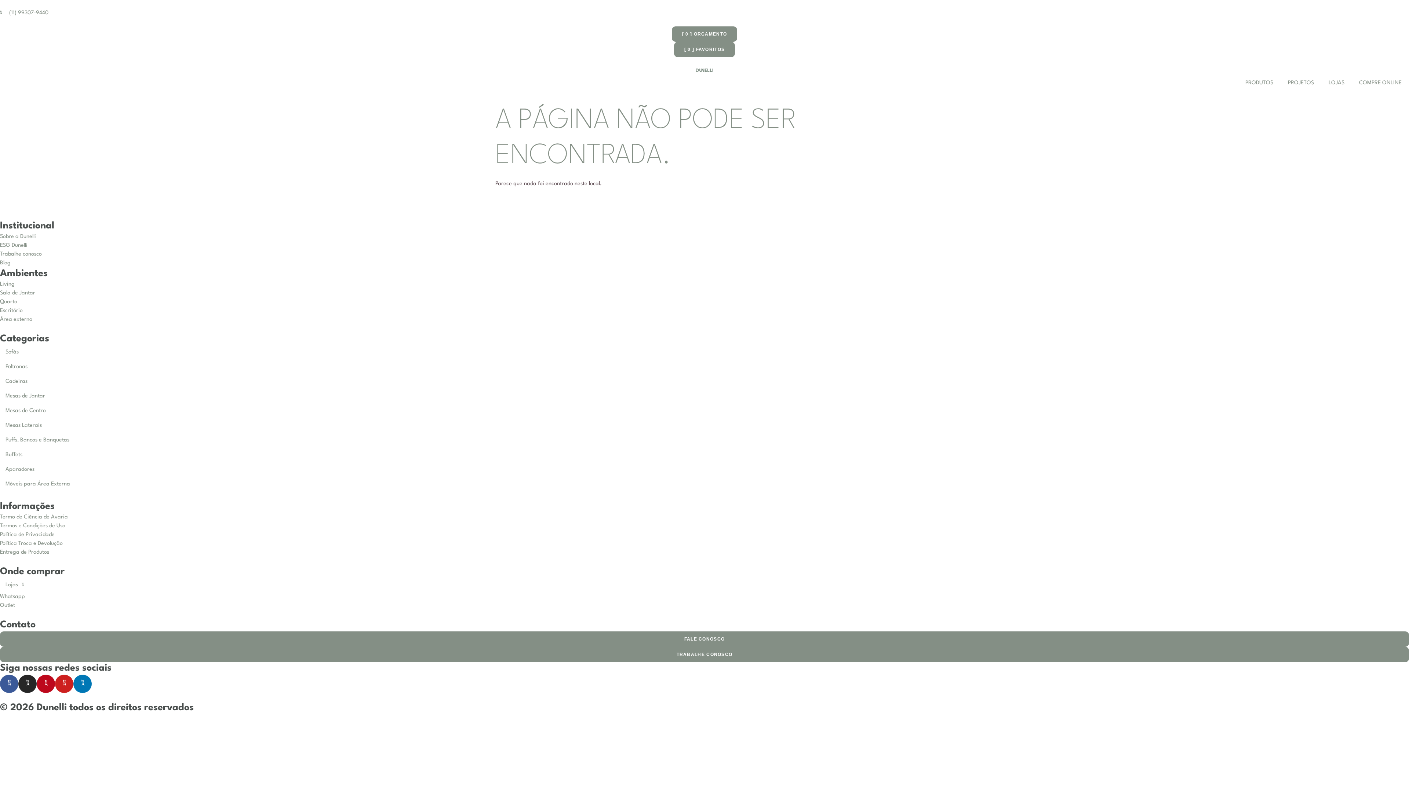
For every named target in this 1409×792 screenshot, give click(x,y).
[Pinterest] (46, 684)
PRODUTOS (1259, 83)
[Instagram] (27, 684)
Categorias (24, 339)
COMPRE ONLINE (1380, 83)
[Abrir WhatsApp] (1391, 773)
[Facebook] (9, 684)
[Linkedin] (82, 684)
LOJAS (1336, 83)
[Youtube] (64, 684)
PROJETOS (1301, 83)
